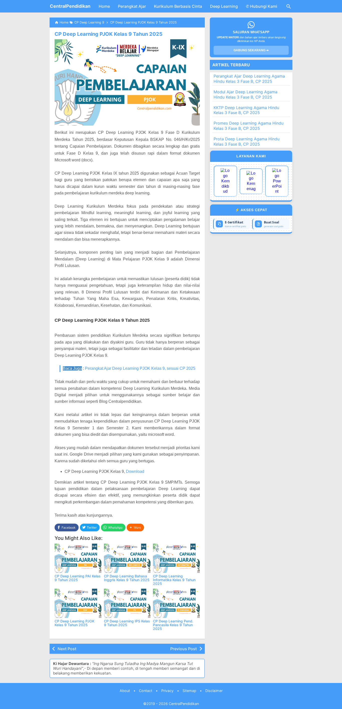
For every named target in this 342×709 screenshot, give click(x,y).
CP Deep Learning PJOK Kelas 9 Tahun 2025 (108, 34)
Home (104, 6)
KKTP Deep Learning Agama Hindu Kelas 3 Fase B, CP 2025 (246, 110)
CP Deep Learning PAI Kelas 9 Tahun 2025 (78, 578)
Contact (145, 690)
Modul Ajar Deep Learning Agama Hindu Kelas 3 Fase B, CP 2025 (245, 94)
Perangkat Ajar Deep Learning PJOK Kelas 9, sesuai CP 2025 (140, 368)
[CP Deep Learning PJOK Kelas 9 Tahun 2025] (78, 603)
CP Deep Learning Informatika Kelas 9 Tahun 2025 (174, 580)
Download (135, 471)
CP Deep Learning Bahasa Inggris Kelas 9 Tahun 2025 (126, 578)
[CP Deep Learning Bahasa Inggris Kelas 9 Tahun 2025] (127, 558)
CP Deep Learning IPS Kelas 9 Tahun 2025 (127, 623)
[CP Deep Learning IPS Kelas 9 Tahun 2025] (127, 603)
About (125, 690)
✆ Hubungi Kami (261, 6)
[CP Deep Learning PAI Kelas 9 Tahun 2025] (78, 558)
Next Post (67, 648)
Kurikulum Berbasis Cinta (178, 6)
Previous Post (183, 648)
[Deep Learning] (225, 181)
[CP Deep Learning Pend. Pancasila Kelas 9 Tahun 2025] (176, 603)
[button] (135, 527)
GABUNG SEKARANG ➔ (251, 50)
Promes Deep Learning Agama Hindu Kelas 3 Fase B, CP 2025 (248, 126)
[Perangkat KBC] (251, 181)
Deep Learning (224, 6)
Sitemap (189, 690)
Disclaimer (214, 690)
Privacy (167, 690)
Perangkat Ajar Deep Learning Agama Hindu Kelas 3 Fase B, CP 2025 (249, 79)
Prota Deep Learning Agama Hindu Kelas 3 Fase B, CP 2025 (246, 141)
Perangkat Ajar (132, 6)
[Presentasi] (276, 181)
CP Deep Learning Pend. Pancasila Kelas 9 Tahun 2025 (173, 625)
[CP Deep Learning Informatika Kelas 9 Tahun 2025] (176, 558)
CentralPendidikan (70, 6)
